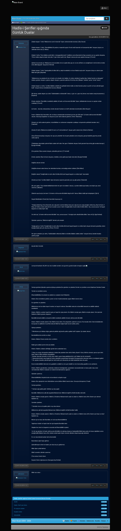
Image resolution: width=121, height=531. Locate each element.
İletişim (103, 521)
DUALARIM (17, 515)
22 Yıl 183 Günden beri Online (31, 18)
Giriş (104, 8)
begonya (21, 247)
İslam (23, 22)
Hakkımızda (90, 521)
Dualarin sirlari (18, 512)
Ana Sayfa (16, 22)
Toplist (74, 521)
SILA (21, 267)
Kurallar (97, 521)
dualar (16, 502)
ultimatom (21, 474)
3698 (105, 28)
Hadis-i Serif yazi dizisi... (21, 505)
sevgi (21, 287)
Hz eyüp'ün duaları (19, 508)
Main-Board (16, 19)
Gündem (82, 521)
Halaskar (21, 43)
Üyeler (67, 521)
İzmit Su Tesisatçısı (102, 527)
